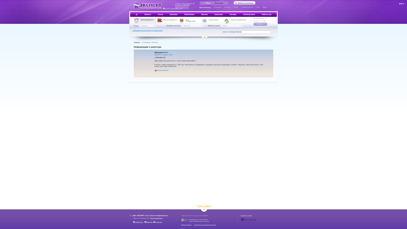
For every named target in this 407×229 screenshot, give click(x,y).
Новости (147, 14)
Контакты (227, 7)
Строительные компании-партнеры (205, 225)
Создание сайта (246, 215)
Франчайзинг (189, 14)
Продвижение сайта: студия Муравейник (198, 219)
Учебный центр (249, 14)
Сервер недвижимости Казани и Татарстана (199, 221)
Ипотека (204, 14)
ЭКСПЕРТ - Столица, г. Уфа (163, 54)
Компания (174, 14)
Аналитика (218, 14)
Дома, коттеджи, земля (190, 20)
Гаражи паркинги (214, 19)
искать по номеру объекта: (232, 32)
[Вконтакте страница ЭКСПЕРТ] (138, 222)
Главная (137, 42)
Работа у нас (266, 14)
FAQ (258, 7)
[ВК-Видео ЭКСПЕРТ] (148, 222)
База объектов (205, 7)
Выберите (144, 26)
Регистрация (219, 3)
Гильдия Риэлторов (247, 7)
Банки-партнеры (186, 225)
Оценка (236, 7)
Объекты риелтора (162, 70)
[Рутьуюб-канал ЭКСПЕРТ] (157, 222)
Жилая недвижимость (147, 19)
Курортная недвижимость (238, 19)
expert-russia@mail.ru (182, 7)
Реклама (233, 14)
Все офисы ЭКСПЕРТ (182, 5)
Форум (264, 7)
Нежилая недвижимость (170, 19)
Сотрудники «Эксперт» (150, 42)
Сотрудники (217, 7)
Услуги (160, 14)
